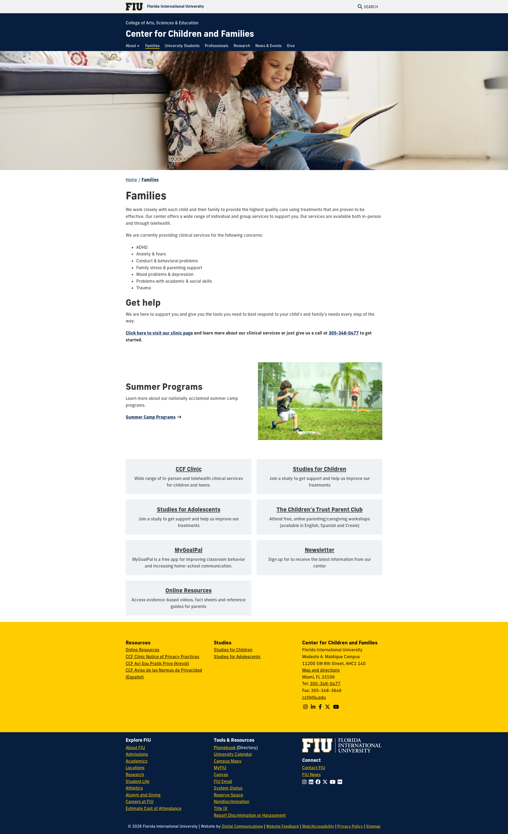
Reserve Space (228, 795)
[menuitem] (133, 46)
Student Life (137, 781)
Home (131, 179)
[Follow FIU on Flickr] (341, 782)
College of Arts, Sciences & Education (162, 22)
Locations (135, 767)
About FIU (135, 747)
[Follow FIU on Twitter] (326, 782)
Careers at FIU (139, 801)
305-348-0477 (344, 333)
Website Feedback (282, 826)
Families (150, 179)
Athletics (134, 788)
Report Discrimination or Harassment (250, 815)
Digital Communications (242, 826)
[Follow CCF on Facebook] (320, 707)
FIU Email (223, 781)
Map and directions (321, 670)
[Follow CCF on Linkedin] (313, 707)
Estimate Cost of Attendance (154, 808)
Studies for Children (233, 649)
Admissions (137, 754)
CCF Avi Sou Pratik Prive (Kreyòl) (157, 663)
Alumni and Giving (143, 795)
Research (135, 774)
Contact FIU (313, 767)
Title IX (220, 808)
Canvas (221, 774)
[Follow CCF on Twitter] (327, 707)
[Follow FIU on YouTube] (334, 782)
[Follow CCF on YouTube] (336, 707)
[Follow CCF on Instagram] (305, 707)
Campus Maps (227, 761)
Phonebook (225, 747)
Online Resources (142, 649)
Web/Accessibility (318, 826)
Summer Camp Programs (151, 417)
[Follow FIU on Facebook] (319, 782)
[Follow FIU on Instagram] (305, 782)
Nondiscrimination (231, 801)
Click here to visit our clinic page (159, 333)
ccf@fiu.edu (314, 697)
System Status (228, 788)
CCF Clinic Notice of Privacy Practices (162, 656)
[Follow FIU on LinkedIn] (312, 782)
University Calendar (233, 754)
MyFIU (220, 767)
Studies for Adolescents (237, 656)
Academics (136, 761)
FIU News (311, 774)
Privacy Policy (350, 826)
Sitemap (373, 826)
